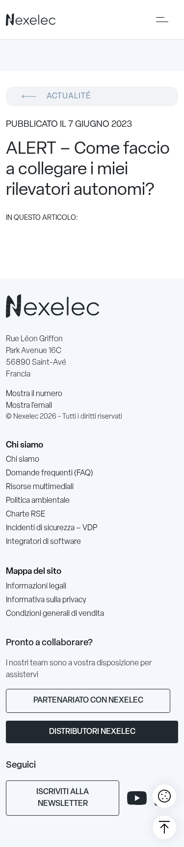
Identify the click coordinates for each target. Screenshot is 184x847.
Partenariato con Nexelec (88, 701)
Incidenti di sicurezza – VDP (51, 528)
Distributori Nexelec (92, 732)
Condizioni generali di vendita (55, 614)
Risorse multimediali (40, 487)
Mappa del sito (33, 571)
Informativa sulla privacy (46, 600)
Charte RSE (25, 514)
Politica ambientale (38, 501)
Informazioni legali (36, 586)
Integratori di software (43, 542)
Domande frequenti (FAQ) (49, 473)
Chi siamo (24, 445)
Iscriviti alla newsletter (62, 798)
